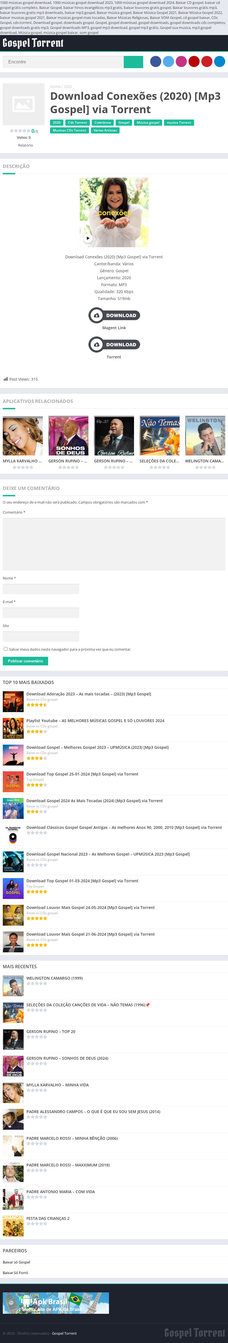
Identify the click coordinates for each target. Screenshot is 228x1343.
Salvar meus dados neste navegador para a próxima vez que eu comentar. (70, 649)
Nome (9, 578)
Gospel (123, 122)
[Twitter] (168, 61)
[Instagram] (181, 61)
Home (55, 86)
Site (6, 625)
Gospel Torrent (64, 1333)
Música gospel (148, 122)
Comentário (14, 512)
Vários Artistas (105, 130)
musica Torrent (179, 122)
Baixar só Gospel (16, 1262)
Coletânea (103, 122)
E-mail (9, 601)
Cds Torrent (77, 122)
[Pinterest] (206, 61)
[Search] (133, 62)
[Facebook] (155, 61)
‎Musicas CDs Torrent (69, 130)
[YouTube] (194, 61)
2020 (68, 86)
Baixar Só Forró (15, 1272)
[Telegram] (219, 61)
